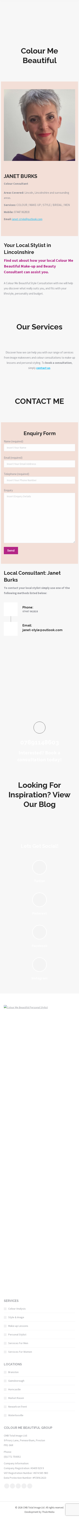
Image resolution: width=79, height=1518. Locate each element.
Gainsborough (16, 1380)
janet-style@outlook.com (27, 219)
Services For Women (20, 1351)
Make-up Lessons (18, 1326)
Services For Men (18, 1343)
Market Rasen (16, 1398)
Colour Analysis (17, 1308)
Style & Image (16, 1317)
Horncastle (14, 1389)
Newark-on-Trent (17, 1406)
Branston (13, 1372)
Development (31, 1512)
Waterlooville (15, 1415)
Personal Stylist (17, 1334)
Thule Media (48, 1512)
